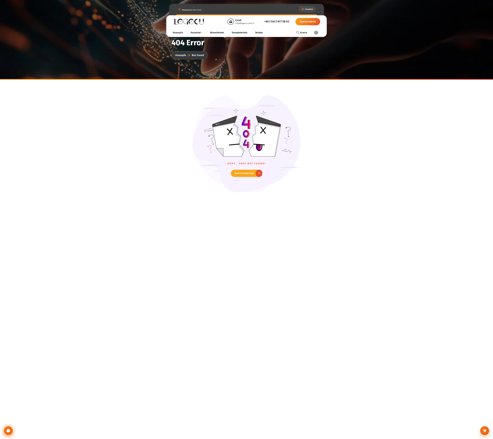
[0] (484, 430)
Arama (303, 32)
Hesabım (309, 9)
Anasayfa (180, 55)
